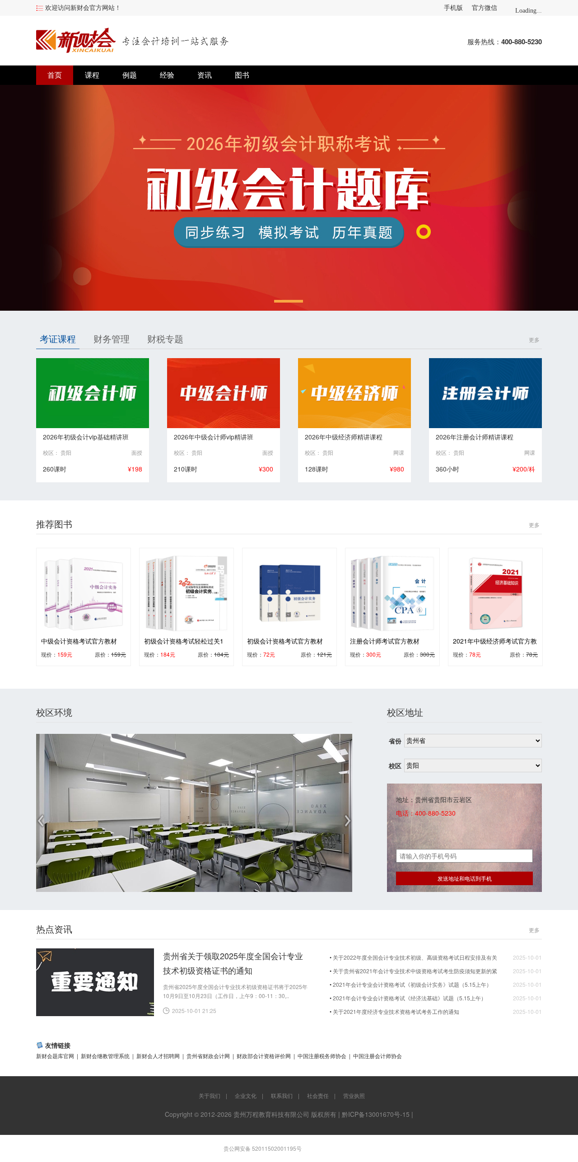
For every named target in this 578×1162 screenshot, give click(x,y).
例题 (129, 75)
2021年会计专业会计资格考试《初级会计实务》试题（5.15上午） (412, 984)
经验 (167, 75)
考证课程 (58, 338)
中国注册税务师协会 (322, 1055)
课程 (92, 75)
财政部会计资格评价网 (264, 1055)
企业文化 (245, 1095)
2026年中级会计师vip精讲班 (213, 436)
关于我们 (209, 1095)
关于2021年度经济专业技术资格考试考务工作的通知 (396, 1011)
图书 (242, 75)
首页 (54, 75)
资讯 (204, 75)
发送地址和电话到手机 (465, 878)
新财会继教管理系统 (105, 1055)
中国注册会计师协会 (377, 1055)
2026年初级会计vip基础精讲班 (86, 436)
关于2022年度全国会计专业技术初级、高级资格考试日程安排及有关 (415, 957)
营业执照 (354, 1095)
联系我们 (282, 1095)
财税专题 (165, 338)
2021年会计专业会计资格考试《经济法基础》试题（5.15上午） (409, 998)
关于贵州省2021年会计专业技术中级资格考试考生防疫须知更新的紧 (415, 971)
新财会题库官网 (55, 1055)
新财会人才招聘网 (158, 1055)
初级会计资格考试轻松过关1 (184, 640)
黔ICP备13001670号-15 (376, 1114)
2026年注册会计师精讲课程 (474, 436)
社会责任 (318, 1095)
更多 (534, 339)
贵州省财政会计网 (208, 1055)
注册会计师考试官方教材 (385, 640)
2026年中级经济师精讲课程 (343, 436)
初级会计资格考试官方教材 (285, 640)
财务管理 (111, 338)
